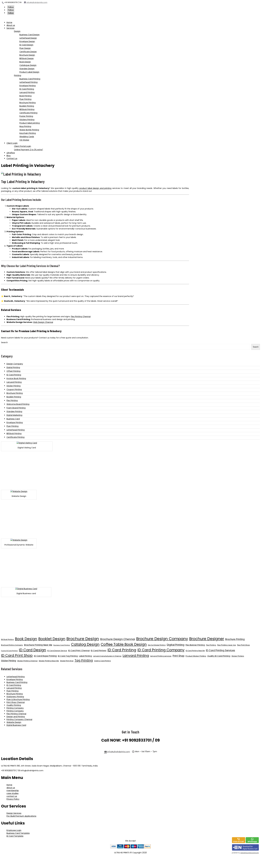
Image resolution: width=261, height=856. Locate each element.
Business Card (13, 418)
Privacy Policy (13, 799)
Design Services (14, 813)
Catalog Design (85, 644)
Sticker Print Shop (66, 661)
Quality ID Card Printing (218, 655)
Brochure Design (82, 638)
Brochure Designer (206, 638)
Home (9, 22)
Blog (8, 155)
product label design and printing (95, 188)
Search (4, 342)
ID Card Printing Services (220, 650)
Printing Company (15, 708)
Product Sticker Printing (196, 656)
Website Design (14, 722)
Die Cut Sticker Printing (157, 645)
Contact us (12, 158)
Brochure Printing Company (12, 645)
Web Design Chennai (43, 322)
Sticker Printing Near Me (49, 661)
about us (11, 787)
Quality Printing (14, 705)
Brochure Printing (15, 393)
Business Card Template (18, 833)
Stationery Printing (15, 696)
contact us (12, 796)
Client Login (12, 143)
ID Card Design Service (57, 650)
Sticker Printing (14, 385)
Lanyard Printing (14, 382)
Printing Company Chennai (19, 719)
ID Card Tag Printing (68, 655)
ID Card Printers (98, 650)
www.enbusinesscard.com (249, 853)
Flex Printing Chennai (81, 316)
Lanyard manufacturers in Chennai (107, 656)
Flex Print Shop (243, 645)
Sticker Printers (238, 656)
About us (11, 25)
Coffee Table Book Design (124, 644)
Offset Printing (13, 371)
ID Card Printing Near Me (195, 651)
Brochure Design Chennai (117, 639)
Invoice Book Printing (16, 378)
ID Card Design (32, 649)
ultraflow (11, 152)
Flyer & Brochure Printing (18, 699)
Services (10, 28)
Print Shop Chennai (16, 702)
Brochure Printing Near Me (38, 644)
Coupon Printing (14, 389)
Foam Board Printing (16, 407)
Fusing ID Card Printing (9, 651)
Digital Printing (13, 367)
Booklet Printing (14, 396)
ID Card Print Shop (17, 655)
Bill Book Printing (14, 433)
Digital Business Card (16, 725)
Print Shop (178, 655)
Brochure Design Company (162, 638)
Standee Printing (14, 411)
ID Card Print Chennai (79, 650)
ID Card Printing (14, 374)
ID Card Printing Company (160, 649)
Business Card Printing (61, 645)
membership (13, 790)
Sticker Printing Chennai (27, 661)
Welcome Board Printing (18, 404)
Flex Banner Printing (195, 644)
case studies (12, 793)
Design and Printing (16, 716)
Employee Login (14, 830)
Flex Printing (12, 400)
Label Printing (85, 656)
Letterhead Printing (16, 429)
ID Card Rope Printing (45, 655)
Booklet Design (51, 638)
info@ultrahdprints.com (36, 2)
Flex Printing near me (226, 645)
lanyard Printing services (160, 656)
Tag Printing (84, 660)
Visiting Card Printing (102, 661)
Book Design (26, 638)
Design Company (15, 363)
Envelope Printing (15, 422)
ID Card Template (15, 836)
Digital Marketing (14, 415)
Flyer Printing (12, 426)
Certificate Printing (15, 437)
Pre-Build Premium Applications (21, 816)
